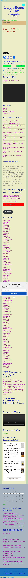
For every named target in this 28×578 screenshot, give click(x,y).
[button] (14, 284)
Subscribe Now (14, 293)
